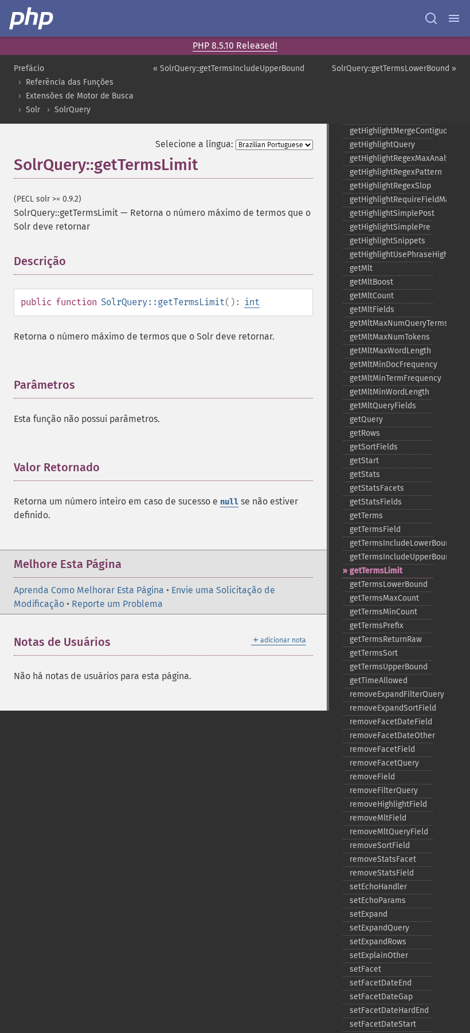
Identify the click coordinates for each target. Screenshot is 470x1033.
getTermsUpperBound (389, 667)
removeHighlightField (388, 804)
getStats (365, 474)
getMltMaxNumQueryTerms (391, 323)
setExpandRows (378, 942)
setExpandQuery (379, 928)
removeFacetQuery (384, 763)
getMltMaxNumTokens (390, 337)
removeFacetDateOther (391, 735)
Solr (33, 110)
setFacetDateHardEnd (389, 1010)
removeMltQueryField (389, 832)
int (252, 302)
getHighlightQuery (382, 144)
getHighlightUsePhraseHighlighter (391, 254)
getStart (364, 461)
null (229, 502)
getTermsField (375, 529)
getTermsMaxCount (384, 598)
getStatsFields (376, 502)
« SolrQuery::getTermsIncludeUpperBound (228, 68)
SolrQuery (72, 110)
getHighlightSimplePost (391, 213)
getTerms (366, 516)
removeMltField (378, 818)
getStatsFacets (377, 488)
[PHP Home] (32, 18)
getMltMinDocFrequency (391, 364)
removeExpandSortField (391, 708)
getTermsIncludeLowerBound (391, 543)
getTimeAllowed (379, 680)
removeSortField (380, 845)
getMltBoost (371, 282)
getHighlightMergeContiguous (391, 131)
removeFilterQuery (384, 790)
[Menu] (453, 18)
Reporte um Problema (117, 603)
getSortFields (374, 447)
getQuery (366, 419)
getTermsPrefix (377, 625)
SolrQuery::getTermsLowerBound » (394, 68)
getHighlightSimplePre (390, 227)
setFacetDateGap (381, 997)
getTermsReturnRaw (386, 639)
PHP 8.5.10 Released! (235, 45)
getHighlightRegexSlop (390, 186)
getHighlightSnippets (387, 241)
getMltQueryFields (383, 406)
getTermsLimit (376, 570)
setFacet (365, 969)
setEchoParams (378, 900)
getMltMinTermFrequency (391, 378)
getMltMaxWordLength (390, 351)
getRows (365, 433)
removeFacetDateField (391, 722)
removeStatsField (382, 873)
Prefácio (29, 68)
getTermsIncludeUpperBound (391, 557)
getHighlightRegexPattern (391, 172)
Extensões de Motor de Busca (80, 96)
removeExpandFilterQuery (391, 694)
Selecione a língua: (194, 144)
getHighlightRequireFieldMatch (391, 199)
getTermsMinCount (383, 612)
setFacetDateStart (383, 1024)
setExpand (368, 914)
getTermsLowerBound (389, 584)
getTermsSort (374, 653)
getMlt (361, 268)
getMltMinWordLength (389, 392)
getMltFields (372, 309)
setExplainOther (379, 955)
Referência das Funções (69, 82)
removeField (372, 777)
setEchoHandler (378, 887)
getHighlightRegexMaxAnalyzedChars (391, 158)
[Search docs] (431, 18)
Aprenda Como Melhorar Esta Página (89, 590)
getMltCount (372, 296)
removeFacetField (382, 749)
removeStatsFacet (383, 859)
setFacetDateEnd (381, 983)
